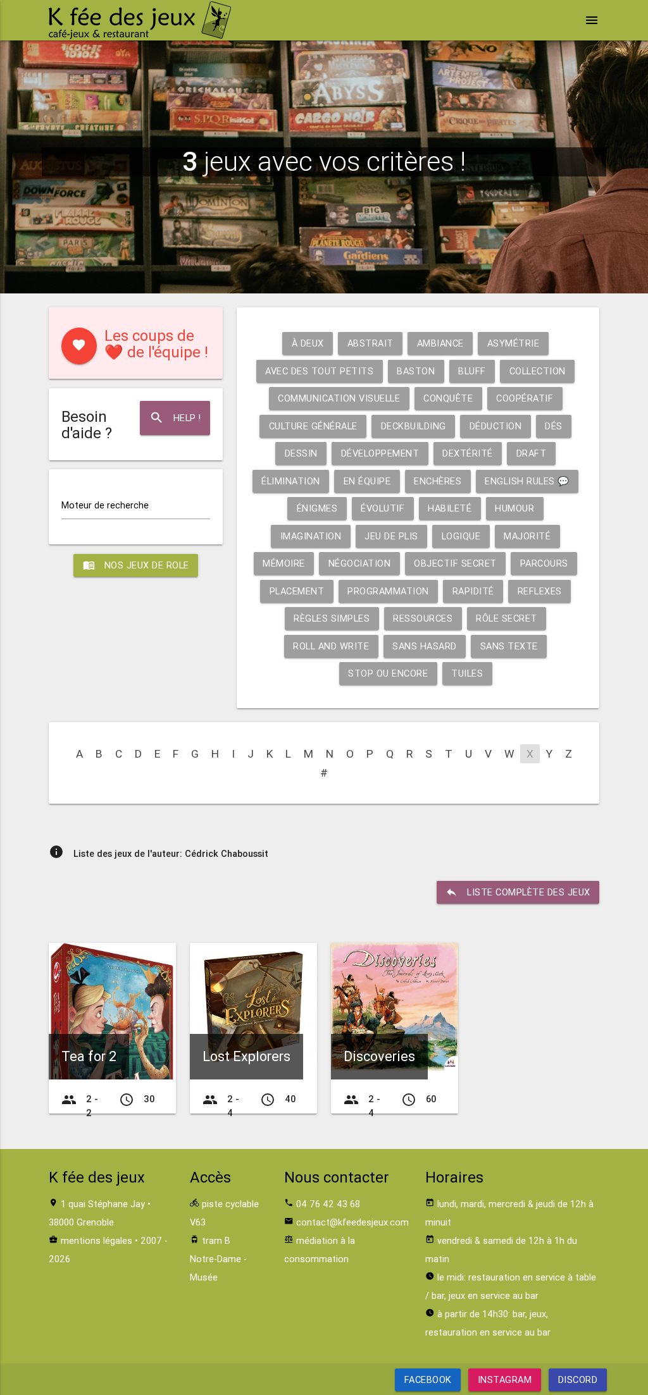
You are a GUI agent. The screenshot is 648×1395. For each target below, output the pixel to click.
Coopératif (524, 398)
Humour (514, 508)
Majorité (527, 536)
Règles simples (332, 618)
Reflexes (540, 591)
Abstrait (370, 343)
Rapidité (473, 591)
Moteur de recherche (105, 505)
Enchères (437, 481)
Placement (297, 591)
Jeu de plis (391, 536)
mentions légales (96, 1240)
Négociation (359, 563)
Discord (577, 1379)
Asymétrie (513, 343)
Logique (461, 536)
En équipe (367, 481)
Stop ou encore (388, 673)
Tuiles (467, 673)
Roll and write (331, 646)
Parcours (544, 563)
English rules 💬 (527, 481)
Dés (554, 426)
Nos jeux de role (136, 565)
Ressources (422, 618)
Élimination (290, 481)
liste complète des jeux (518, 892)
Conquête (448, 398)
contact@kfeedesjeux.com (352, 1222)
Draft (531, 453)
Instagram (505, 1379)
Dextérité (467, 453)
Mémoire (284, 563)
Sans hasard (424, 646)
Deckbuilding (413, 426)
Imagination (311, 536)
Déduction (496, 426)
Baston (416, 371)
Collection (537, 371)
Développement (380, 453)
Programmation (388, 591)
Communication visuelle (339, 398)
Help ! (175, 417)
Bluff (472, 371)
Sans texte (509, 646)
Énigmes (317, 508)
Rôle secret (506, 618)
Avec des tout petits (319, 371)
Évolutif (382, 508)
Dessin (301, 453)
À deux (308, 343)
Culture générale (313, 426)
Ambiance (440, 343)
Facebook (428, 1379)
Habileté (449, 508)
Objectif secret (455, 563)
